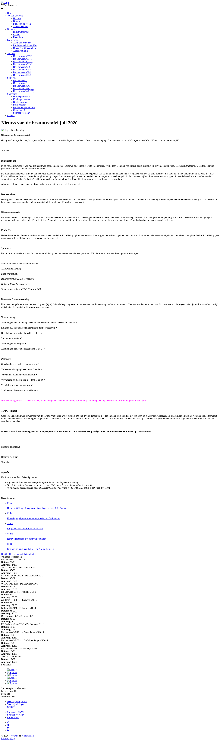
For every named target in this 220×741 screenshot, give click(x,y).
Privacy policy (8, 738)
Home (10, 13)
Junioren (11, 53)
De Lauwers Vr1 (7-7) (23, 88)
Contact (11, 115)
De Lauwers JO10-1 (22, 67)
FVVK (16, 34)
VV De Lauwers (15, 15)
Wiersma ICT (27, 735)
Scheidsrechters (20, 26)
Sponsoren (12, 94)
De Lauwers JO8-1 (22, 72)
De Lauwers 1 (20, 80)
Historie (17, 18)
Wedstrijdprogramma (17, 701)
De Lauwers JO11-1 (22, 64)
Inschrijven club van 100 (25, 45)
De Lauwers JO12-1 (22, 61)
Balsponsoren (19, 104)
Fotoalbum (18, 37)
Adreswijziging (20, 50)
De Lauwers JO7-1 (22, 75)
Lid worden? (13, 717)
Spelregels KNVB (16, 712)
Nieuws (11, 29)
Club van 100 (19, 110)
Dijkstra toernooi (21, 32)
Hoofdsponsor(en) (21, 96)
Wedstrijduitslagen (16, 704)
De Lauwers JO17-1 (22, 56)
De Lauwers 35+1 (21, 86)
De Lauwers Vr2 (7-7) (23, 91)
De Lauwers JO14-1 (22, 59)
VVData (14, 735)
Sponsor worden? (21, 113)
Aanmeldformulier (22, 42)
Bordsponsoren (20, 102)
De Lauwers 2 (20, 83)
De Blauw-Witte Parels (24, 107)
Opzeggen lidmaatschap (24, 48)
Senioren (11, 77)
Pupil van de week (22, 23)
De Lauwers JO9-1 (22, 69)
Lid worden (12, 40)
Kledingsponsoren (21, 99)
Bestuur (17, 21)
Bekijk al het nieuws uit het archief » (18, 554)
